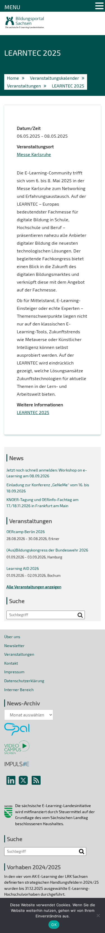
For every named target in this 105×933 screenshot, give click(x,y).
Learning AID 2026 (22, 568)
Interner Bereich (19, 689)
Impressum (14, 671)
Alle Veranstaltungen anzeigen (33, 586)
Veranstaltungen (19, 654)
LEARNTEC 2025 (33, 412)
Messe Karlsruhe (34, 154)
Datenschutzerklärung (24, 680)
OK (54, 924)
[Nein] (98, 915)
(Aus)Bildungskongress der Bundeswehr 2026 (47, 550)
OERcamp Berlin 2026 (25, 531)
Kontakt (11, 663)
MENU (12, 7)
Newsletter (14, 645)
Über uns (12, 636)
